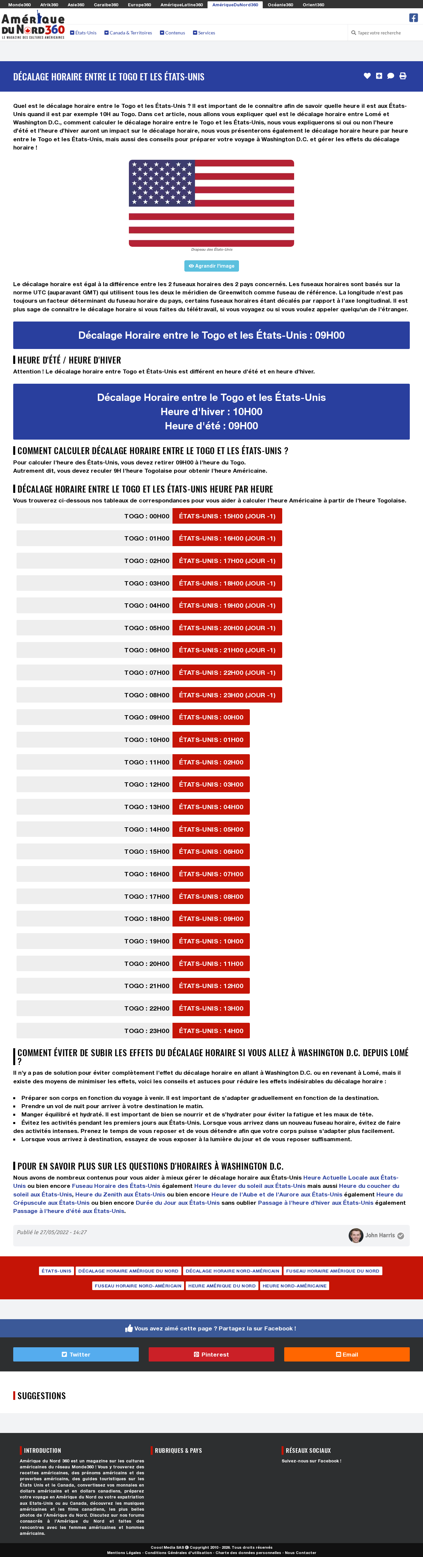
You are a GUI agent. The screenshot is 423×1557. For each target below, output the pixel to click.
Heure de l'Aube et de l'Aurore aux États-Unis (277, 1194)
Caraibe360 (106, 4)
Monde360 (19, 4)
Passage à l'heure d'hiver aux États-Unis (315, 1202)
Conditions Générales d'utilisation (178, 1552)
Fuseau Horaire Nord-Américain (138, 1285)
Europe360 (139, 4)
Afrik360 (49, 4)
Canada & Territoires (130, 32)
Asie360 (76, 4)
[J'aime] (367, 76)
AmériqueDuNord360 (235, 4)
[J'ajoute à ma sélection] (379, 76)
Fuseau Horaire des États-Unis (116, 1185)
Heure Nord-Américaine (295, 1285)
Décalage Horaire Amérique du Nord (128, 1271)
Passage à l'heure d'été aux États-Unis (68, 1210)
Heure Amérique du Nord (222, 1285)
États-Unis (85, 32)
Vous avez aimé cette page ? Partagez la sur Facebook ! (215, 1328)
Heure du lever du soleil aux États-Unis (250, 1185)
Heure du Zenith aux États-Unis (120, 1194)
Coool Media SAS (167, 1547)
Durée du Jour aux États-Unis (178, 1202)
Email (349, 1354)
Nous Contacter (300, 1552)
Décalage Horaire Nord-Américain (232, 1271)
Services (206, 32)
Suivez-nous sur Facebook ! (311, 1460)
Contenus (174, 32)
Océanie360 (280, 4)
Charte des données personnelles (248, 1552)
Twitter (79, 1354)
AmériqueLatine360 (182, 4)
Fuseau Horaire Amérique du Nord (332, 1271)
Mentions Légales (124, 1552)
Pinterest (214, 1354)
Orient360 (313, 4)
